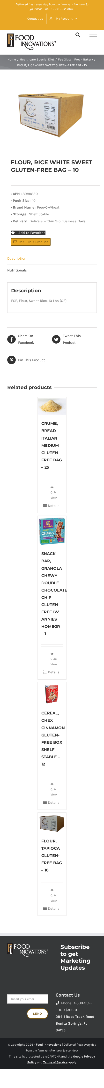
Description (16, 258)
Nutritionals (17, 270)
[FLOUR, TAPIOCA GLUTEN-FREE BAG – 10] (52, 823)
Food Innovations (48, 1044)
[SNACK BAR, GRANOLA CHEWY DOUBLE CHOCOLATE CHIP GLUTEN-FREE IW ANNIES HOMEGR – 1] (52, 531)
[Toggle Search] (77, 34)
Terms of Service (55, 1062)
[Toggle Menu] (93, 35)
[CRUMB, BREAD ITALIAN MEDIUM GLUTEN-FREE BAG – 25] (52, 406)
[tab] (52, 258)
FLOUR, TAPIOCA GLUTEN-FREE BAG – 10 (51, 855)
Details (53, 505)
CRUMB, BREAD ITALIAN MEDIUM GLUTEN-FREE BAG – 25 (51, 445)
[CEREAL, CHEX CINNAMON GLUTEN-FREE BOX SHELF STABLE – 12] (52, 693)
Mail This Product (33, 242)
